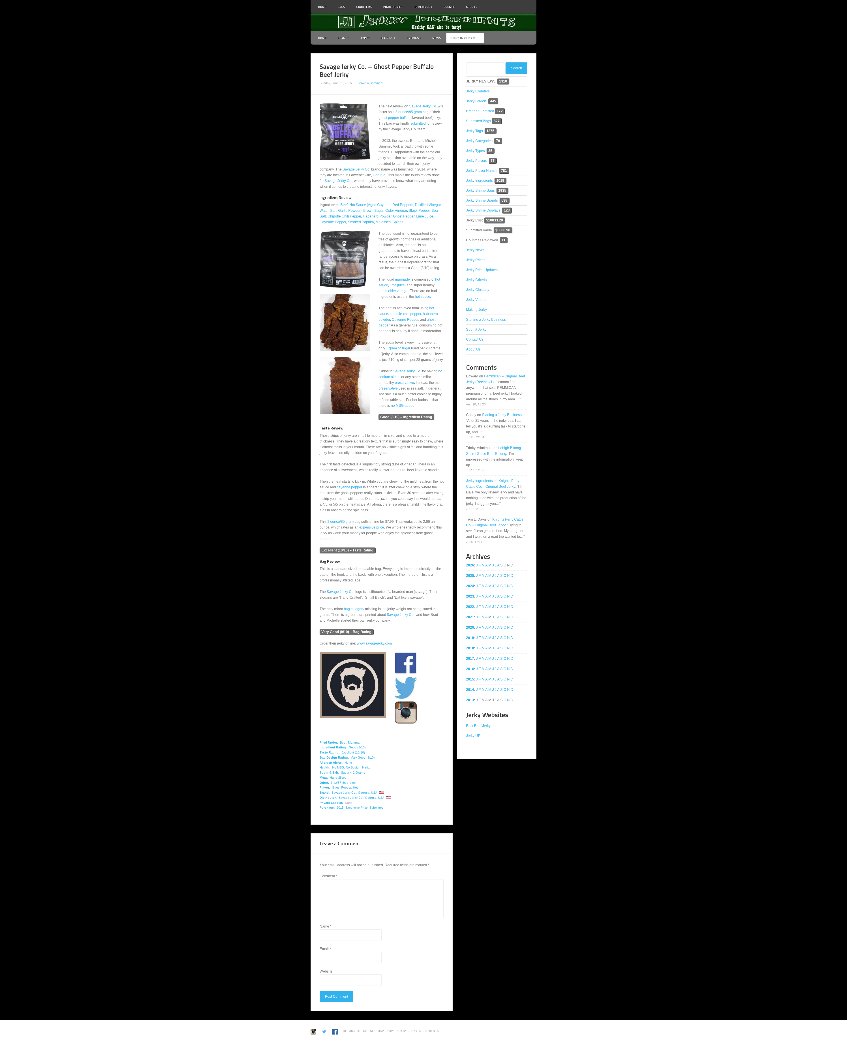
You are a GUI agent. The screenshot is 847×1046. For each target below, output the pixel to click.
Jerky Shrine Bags (480, 190)
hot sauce (422, 296)
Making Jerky (476, 309)
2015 (340, 807)
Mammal (354, 742)
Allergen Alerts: (331, 762)
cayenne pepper (349, 487)
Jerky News (475, 250)
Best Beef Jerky (478, 726)
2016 (470, 669)
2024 (470, 586)
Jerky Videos (476, 300)
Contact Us (474, 339)
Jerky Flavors (476, 161)
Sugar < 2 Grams (353, 772)
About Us (473, 349)
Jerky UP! (473, 736)
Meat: (324, 777)
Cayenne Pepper (333, 222)
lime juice (397, 285)
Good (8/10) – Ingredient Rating (406, 417)
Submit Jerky (476, 329)
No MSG (338, 767)
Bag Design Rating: (334, 757)
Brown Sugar (373, 210)
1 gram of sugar (398, 348)
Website (326, 971)
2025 (470, 575)
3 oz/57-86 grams (343, 782)
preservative (404, 382)
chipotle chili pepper (405, 314)
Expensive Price (356, 807)
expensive (367, 527)
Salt (333, 210)
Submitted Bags (478, 121)
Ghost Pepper (403, 216)
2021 (470, 617)
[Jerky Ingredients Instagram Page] (497, 4)
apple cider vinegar (393, 291)
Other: (324, 782)
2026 (470, 565)
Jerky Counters (478, 91)
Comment (328, 876)
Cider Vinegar (396, 210)
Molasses (383, 222)
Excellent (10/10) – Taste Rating (347, 550)
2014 (470, 690)
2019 (470, 638)
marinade (402, 279)
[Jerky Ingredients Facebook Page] (491, 5)
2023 (470, 596)
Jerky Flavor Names (481, 170)
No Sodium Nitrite (358, 767)
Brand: (325, 792)
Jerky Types (475, 151)
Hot (355, 787)
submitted (418, 123)
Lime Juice (424, 216)
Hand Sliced (338, 777)
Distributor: (328, 797)
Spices (397, 222)
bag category (354, 609)
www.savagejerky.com (374, 643)
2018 (470, 648)
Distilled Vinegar (428, 205)
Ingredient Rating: (333, 747)
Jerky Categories (479, 141)
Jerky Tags (474, 131)
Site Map (377, 1031)
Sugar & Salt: (329, 772)
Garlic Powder (349, 210)
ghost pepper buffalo (394, 118)
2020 (470, 627)
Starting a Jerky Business (486, 319)
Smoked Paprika (361, 222)
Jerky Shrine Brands (482, 200)
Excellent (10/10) (353, 752)
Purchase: (327, 807)
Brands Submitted (480, 111)
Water (324, 210)
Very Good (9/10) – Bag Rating (346, 632)
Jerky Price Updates (482, 270)
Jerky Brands (476, 101)
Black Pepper (419, 210)
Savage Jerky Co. (423, 106)
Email (325, 949)
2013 (470, 700)
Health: (325, 767)
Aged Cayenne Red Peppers (390, 205)
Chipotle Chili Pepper (344, 216)
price (380, 527)
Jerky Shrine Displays (483, 210)
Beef (344, 205)
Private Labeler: (331, 802)
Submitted (376, 807)
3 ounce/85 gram (408, 112)
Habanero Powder (377, 216)
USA (374, 792)
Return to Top (355, 1031)
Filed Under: (329, 742)
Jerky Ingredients (423, 22)
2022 (470, 607)
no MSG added (402, 405)
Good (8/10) (357, 747)
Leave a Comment (370, 83)
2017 (470, 658)
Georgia (379, 175)
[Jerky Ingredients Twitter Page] (486, 5)
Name (325, 926)
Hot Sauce (357, 205)
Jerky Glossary (477, 290)
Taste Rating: (330, 752)
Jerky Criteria (476, 280)
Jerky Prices (475, 260)
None (348, 762)
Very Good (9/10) (363, 757)
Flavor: (325, 787)
